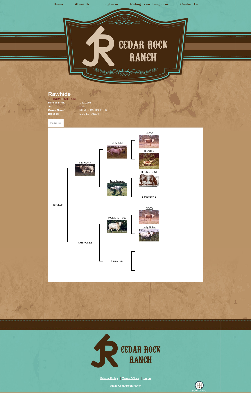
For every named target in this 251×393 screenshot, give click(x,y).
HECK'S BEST (149, 171)
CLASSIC (117, 142)
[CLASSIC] (117, 151)
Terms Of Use (130, 378)
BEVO (149, 132)
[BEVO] (149, 141)
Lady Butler (149, 227)
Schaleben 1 (149, 196)
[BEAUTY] (149, 160)
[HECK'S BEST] (149, 180)
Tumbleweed (117, 181)
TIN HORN (54, 98)
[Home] (125, 45)
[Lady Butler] (149, 235)
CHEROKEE (71, 98)
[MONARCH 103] (117, 225)
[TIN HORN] (85, 169)
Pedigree (55, 122)
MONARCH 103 (117, 217)
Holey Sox (117, 260)
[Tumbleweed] (117, 189)
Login (147, 378)
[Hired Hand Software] (199, 386)
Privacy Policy (109, 378)
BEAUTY (149, 151)
